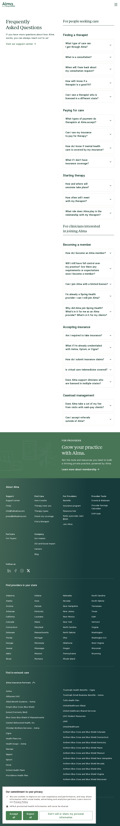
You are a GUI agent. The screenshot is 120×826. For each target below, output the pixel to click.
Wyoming (96, 653)
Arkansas (10, 611)
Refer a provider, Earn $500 (73, 517)
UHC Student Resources (74, 716)
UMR (65, 721)
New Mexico (69, 616)
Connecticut (11, 627)
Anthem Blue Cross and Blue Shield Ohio (82, 769)
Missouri (38, 653)
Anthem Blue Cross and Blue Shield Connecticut (85, 737)
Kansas (37, 606)
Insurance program (72, 506)
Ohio (65, 638)
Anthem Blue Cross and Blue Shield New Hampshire (87, 758)
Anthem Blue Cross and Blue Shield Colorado (84, 732)
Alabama (10, 595)
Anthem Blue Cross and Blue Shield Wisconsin (85, 779)
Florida (9, 638)
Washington (97, 632)
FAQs (8, 506)
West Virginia (97, 643)
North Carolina (69, 627)
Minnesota (39, 643)
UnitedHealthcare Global (74, 705)
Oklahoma (67, 643)
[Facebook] (15, 570)
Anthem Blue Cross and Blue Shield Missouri (84, 753)
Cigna (8, 733)
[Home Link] (8, 4)
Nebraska (67, 595)
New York (67, 622)
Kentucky (38, 611)
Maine (37, 622)
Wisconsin (96, 648)
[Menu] (116, 5)
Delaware (10, 632)
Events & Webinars (100, 500)
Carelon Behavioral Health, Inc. (20, 723)
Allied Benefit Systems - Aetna (20, 701)
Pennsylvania (69, 653)
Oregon (66, 648)
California (10, 616)
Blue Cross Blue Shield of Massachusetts (25, 717)
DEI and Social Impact (44, 543)
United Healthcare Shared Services (79, 711)
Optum (9, 759)
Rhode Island (69, 659)
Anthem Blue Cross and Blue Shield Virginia (83, 774)
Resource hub (69, 511)
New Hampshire (70, 606)
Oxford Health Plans (15, 770)
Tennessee (96, 606)
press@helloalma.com (16, 516)
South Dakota (97, 601)
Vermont (95, 622)
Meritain (9, 749)
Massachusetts (41, 632)
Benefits (67, 500)
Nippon (9, 754)
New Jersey (68, 611)
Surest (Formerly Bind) (16, 712)
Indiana (37, 595)
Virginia (94, 627)
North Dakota (69, 632)
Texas (94, 611)
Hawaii (9, 648)
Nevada (66, 601)
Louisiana (38, 616)
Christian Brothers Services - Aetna (22, 728)
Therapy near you (42, 506)
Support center (13, 500)
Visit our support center (19, 43)
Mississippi (39, 648)
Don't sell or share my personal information (66, 815)
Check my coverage (44, 516)
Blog (36, 554)
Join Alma (67, 524)
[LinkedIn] (9, 570)
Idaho (8, 653)
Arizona (9, 606)
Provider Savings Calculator (99, 507)
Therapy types (41, 511)
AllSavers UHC (13, 696)
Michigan (38, 638)
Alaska (9, 601)
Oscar (8, 765)
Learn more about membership (79, 469)
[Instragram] (22, 570)
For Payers (11, 538)
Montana (38, 659)
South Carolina (98, 595)
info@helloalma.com (15, 511)
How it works (40, 500)
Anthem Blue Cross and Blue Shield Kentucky (84, 742)
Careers (38, 549)
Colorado (10, 622)
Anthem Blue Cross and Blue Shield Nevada (83, 763)
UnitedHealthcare (71, 726)
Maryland (38, 627)
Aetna (9, 691)
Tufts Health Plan (71, 700)
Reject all (30, 815)
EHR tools (96, 513)
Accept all (14, 815)
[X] (28, 570)
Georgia (9, 643)
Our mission (39, 538)
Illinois (8, 659)
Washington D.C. (99, 638)
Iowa (36, 601)
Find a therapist (41, 521)
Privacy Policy (21, 802)
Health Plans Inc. (14, 738)
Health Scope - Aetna (16, 744)
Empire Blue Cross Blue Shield (20, 707)
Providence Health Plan (17, 775)
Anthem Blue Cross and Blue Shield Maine (83, 748)
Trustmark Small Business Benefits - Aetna (83, 695)
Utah (93, 616)
